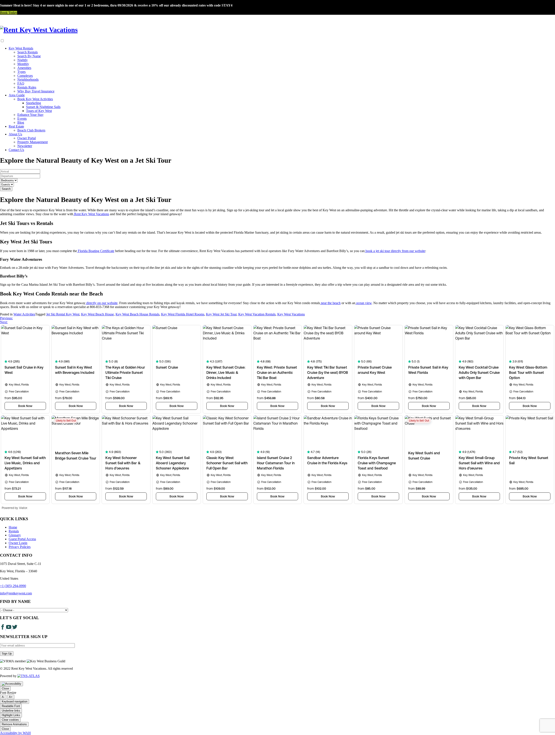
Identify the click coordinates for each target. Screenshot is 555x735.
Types (21, 72)
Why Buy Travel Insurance (35, 91)
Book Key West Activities (35, 99)
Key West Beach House (97, 314)
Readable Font (11, 706)
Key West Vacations (291, 314)
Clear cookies (10, 719)
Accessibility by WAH (15, 733)
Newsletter (24, 146)
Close (5, 688)
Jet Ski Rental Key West (62, 314)
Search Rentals (27, 52)
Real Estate (16, 126)
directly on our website (101, 303)
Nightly (22, 60)
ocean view (363, 303)
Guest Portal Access (22, 539)
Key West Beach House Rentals (137, 314)
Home (13, 527)
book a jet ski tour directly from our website (395, 251)
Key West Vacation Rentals (257, 314)
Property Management (32, 142)
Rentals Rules (26, 87)
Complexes (25, 75)
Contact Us (16, 150)
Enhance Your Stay (30, 114)
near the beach (330, 303)
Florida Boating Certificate (95, 251)
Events (22, 118)
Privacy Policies (20, 547)
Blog (20, 122)
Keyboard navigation (14, 701)
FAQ (20, 83)
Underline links (11, 710)
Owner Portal (26, 138)
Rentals (14, 531)
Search (6, 188)
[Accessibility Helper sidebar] (11, 683)
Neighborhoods (28, 79)
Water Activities (24, 314)
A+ (11, 697)
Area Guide (17, 95)
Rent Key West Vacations (91, 214)
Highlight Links (11, 715)
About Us (15, 134)
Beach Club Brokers (31, 130)
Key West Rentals (21, 48)
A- (3, 697)
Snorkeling (33, 103)
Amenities (24, 68)
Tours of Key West (39, 111)
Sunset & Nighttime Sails (43, 107)
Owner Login (18, 543)
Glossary (15, 535)
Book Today (8, 13)
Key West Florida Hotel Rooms (182, 314)
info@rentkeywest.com (16, 593)
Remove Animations (14, 724)
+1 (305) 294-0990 (13, 586)
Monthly (23, 64)
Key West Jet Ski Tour (221, 314)
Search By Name (29, 56)
